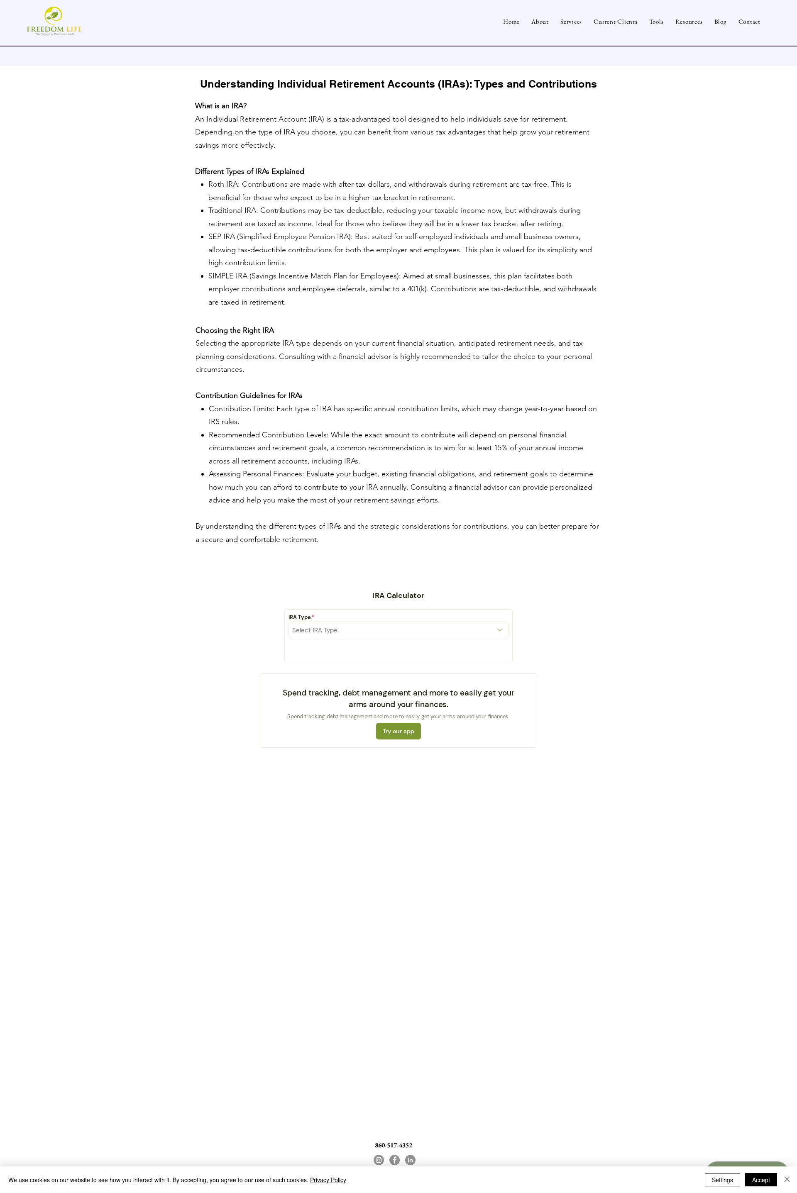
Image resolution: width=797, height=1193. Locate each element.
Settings (722, 1180)
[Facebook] (394, 1160)
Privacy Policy (328, 1180)
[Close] (787, 1179)
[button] (656, 21)
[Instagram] (379, 1160)
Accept (761, 1180)
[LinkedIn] (410, 1160)
